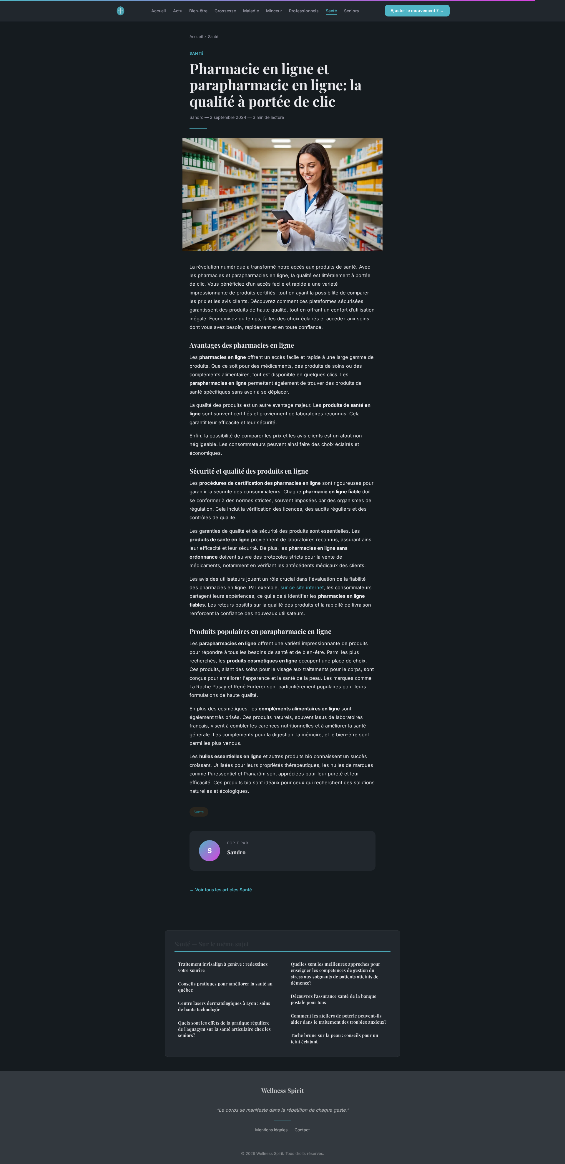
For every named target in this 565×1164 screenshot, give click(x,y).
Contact (302, 1129)
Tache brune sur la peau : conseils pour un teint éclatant (334, 1038)
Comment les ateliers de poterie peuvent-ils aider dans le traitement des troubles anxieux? (338, 1019)
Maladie (251, 10)
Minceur (274, 10)
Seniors (351, 10)
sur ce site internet (302, 587)
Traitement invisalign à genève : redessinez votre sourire (222, 967)
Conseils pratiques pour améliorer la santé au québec (225, 987)
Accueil (158, 10)
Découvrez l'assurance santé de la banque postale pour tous (333, 999)
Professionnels (304, 10)
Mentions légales (271, 1129)
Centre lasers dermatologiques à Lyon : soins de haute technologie (224, 1006)
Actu (177, 10)
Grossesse (225, 10)
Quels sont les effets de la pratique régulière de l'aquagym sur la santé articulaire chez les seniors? (224, 1029)
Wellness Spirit (282, 1090)
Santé (331, 10)
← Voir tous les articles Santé (221, 889)
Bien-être (198, 10)
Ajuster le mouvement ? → (417, 10)
